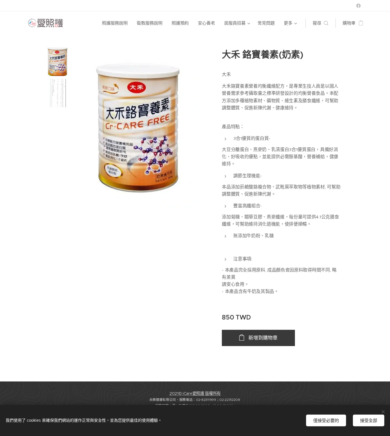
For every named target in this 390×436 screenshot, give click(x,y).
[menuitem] (116, 23)
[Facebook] (358, 6)
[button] (320, 23)
